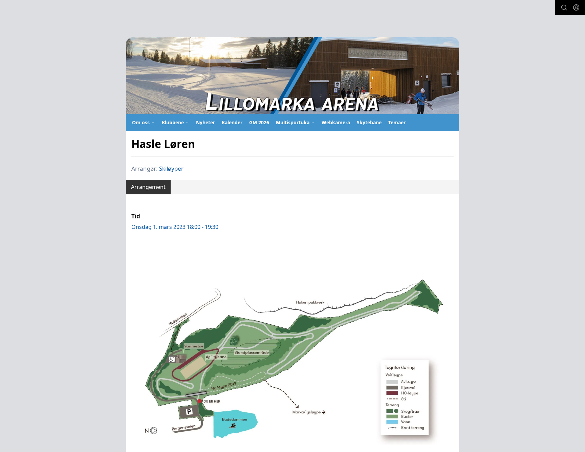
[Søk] (564, 7)
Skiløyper (171, 168)
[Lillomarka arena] (292, 75)
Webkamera (336, 122)
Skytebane (369, 122)
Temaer (397, 122)
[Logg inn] (576, 7)
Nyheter (205, 122)
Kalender (232, 122)
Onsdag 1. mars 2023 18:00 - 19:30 (174, 227)
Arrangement (148, 187)
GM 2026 (259, 122)
